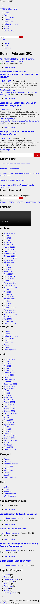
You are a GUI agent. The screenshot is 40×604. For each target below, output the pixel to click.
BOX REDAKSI (9, 31)
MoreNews (4, 603)
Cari (1, 152)
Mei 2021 (7, 317)
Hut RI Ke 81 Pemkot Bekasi (10, 168)
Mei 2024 (7, 269)
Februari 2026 (9, 247)
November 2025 (10, 254)
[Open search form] (0, 35)
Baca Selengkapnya (7, 90)
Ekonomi (7, 334)
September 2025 (10, 258)
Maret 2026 (8, 245)
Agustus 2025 (9, 260)
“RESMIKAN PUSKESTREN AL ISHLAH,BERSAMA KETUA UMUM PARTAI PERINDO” (17, 60)
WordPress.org (10, 496)
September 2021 (10, 314)
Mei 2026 (7, 240)
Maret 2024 (8, 274)
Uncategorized (9, 67)
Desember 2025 (10, 251)
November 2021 (10, 310)
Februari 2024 (9, 276)
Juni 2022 (7, 303)
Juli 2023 (7, 290)
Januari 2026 (9, 249)
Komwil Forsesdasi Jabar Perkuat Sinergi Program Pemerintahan (19, 544)
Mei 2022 (7, 305)
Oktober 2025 (9, 256)
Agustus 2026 (9, 233)
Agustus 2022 (9, 299)
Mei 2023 (7, 292)
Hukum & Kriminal (11, 24)
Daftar (6, 487)
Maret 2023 (8, 294)
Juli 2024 (7, 265)
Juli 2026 (7, 236)
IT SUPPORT (6, 81)
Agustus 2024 (9, 263)
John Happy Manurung (10, 518)
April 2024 (8, 272)
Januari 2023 (9, 296)
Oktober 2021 (9, 312)
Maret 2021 (8, 321)
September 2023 (10, 287)
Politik (6, 26)
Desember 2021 (10, 308)
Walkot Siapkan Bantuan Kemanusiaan (15, 164)
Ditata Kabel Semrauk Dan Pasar (12, 180)
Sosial (6, 28)
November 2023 (10, 283)
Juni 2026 (7, 238)
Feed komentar (10, 494)
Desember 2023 (10, 281)
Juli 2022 (7, 301)
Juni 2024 (7, 267)
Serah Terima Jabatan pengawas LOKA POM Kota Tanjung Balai (18, 104)
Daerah (7, 19)
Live (3, 39)
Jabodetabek (9, 17)
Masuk (6, 489)
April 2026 (8, 242)
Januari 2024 (9, 278)
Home (6, 13)
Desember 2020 (10, 323)
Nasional (7, 15)
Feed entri (8, 491)
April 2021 (8, 319)
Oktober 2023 (9, 285)
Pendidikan (8, 22)
